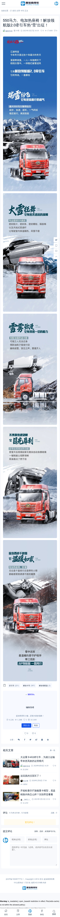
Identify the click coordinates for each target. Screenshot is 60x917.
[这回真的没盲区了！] (11, 780)
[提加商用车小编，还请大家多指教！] (30, 698)
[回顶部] (56, 256)
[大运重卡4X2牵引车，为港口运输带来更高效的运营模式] (11, 763)
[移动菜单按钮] (4, 3)
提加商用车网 (49, 879)
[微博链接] (56, 240)
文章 (18, 10)
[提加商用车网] (30, 3)
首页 (14, 10)
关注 (26, 725)
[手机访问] (56, 245)
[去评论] (56, 251)
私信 (36, 725)
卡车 (22, 10)
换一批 (52, 750)
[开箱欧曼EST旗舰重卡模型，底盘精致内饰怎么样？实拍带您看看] (11, 796)
